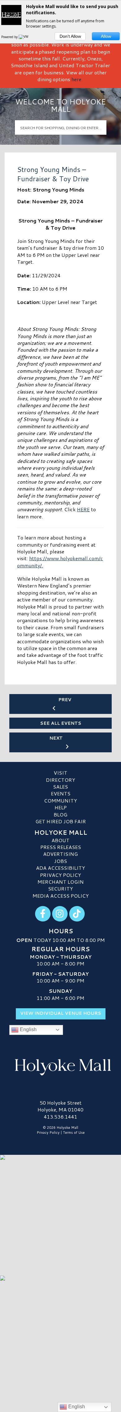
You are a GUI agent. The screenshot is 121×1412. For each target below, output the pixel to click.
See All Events (60, 723)
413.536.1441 (60, 1116)
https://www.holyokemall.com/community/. (60, 562)
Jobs (60, 860)
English (28, 1029)
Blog (60, 814)
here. (77, 79)
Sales (60, 786)
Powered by (10, 37)
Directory (60, 779)
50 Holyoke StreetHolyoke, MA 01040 (60, 1106)
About (60, 840)
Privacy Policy (60, 874)
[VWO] (25, 37)
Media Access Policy (61, 895)
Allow (106, 36)
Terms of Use (74, 1132)
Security (60, 888)
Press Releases (60, 847)
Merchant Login (61, 881)
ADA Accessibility (60, 867)
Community (60, 800)
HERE (83, 509)
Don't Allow (70, 36)
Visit (60, 772)
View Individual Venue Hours (60, 1013)
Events (60, 793)
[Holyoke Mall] (60, 1066)
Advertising (60, 853)
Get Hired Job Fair (60, 821)
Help (61, 807)
